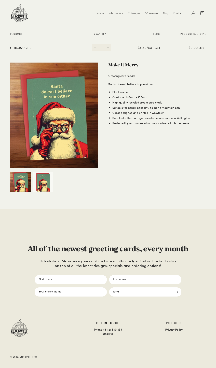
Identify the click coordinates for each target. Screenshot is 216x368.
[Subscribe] (176, 292)
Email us (108, 333)
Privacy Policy (174, 329)
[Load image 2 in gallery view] (43, 182)
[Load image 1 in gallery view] (20, 182)
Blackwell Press (28, 356)
